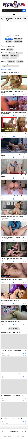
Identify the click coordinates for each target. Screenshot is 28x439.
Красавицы (11, 52)
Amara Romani (11, 61)
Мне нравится (8, 36)
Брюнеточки (5, 55)
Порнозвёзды (5, 58)
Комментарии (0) (18, 41)
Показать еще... (14, 328)
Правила (24, 431)
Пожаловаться (18, 38)
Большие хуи (19, 52)
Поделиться (9, 41)
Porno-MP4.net (11, 436)
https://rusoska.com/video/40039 (11, 66)
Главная (4, 431)
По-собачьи (13, 58)
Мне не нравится (10, 36)
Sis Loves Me (10, 49)
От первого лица (14, 55)
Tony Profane (20, 61)
